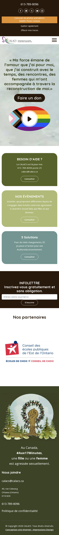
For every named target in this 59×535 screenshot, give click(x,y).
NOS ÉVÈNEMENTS (29, 196)
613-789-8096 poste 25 (29, 167)
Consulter (29, 178)
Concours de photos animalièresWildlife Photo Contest (29, 19)
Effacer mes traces (29, 30)
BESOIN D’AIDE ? (29, 159)
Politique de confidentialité (20, 511)
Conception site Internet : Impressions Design (29, 529)
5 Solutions (29, 237)
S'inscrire (29, 302)
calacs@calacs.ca (29, 171)
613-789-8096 (29, 4)
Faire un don (29, 97)
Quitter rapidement (29, 26)
